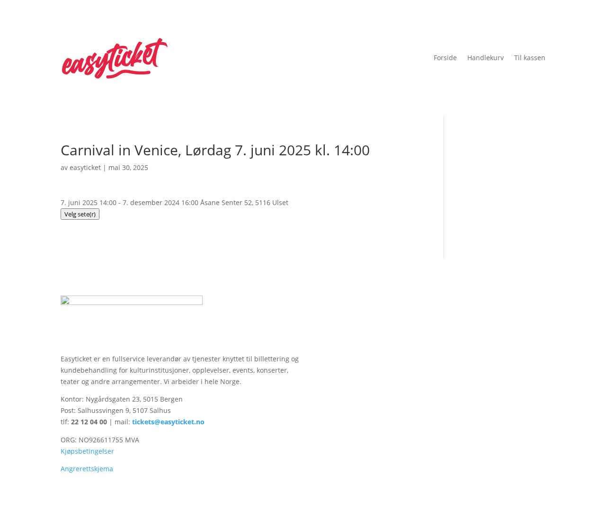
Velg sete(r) (80, 214)
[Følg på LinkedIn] (537, 303)
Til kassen (529, 57)
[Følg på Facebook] (518, 303)
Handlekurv (485, 57)
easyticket (85, 167)
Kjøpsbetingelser (87, 451)
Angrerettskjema (87, 468)
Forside (445, 57)
